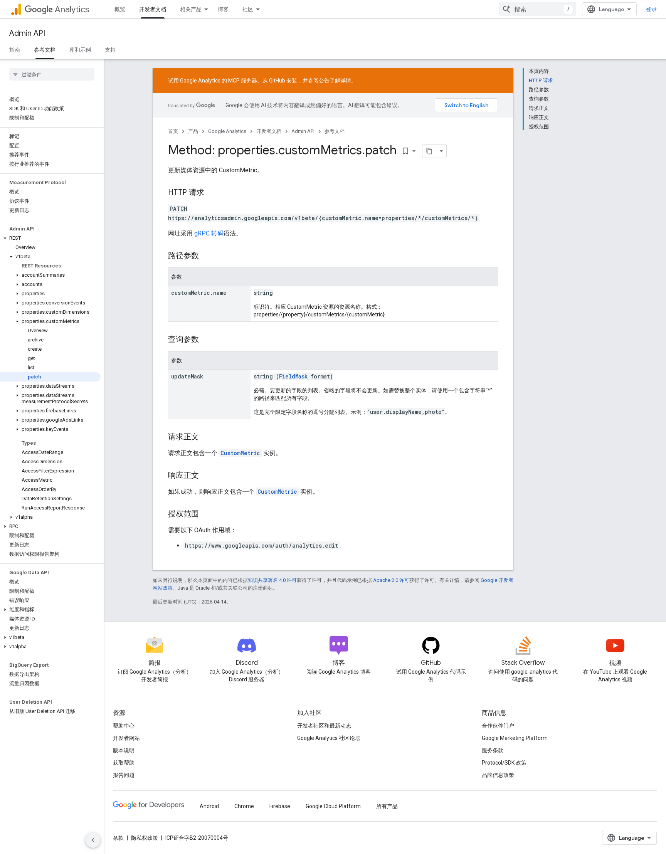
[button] (50, 238)
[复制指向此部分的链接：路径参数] (206, 256)
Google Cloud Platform (333, 806)
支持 (110, 49)
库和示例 (80, 49)
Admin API (27, 33)
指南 (14, 49)
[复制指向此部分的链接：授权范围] (206, 514)
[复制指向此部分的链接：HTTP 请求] (212, 193)
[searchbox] (51, 74)
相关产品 (191, 9)
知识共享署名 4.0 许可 (272, 580)
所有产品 (387, 806)
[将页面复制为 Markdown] (429, 151)
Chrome (244, 806)
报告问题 (124, 775)
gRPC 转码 (209, 233)
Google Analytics (227, 131)
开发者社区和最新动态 (324, 726)
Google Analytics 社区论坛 (328, 738)
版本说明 (124, 750)
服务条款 (492, 750)
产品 (193, 131)
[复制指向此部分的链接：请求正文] (206, 437)
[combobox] (537, 9)
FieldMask (293, 376)
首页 (173, 131)
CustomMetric (240, 453)
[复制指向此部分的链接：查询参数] (206, 340)
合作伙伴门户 (498, 726)
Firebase (279, 806)
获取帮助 (124, 763)
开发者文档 (152, 9)
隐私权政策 (144, 838)
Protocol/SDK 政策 (504, 763)
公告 (324, 80)
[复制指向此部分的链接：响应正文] (206, 476)
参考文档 (45, 49)
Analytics (72, 9)
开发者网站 (126, 738)
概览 (119, 9)
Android (209, 806)
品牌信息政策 (498, 775)
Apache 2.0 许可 (391, 580)
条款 (118, 838)
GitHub (277, 80)
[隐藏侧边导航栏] (93, 840)
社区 (247, 9)
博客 (223, 9)
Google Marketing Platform (515, 738)
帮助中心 (124, 726)
